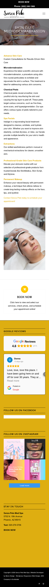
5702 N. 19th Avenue (13, 516)
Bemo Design (10, 576)
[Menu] (43, 13)
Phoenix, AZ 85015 (12, 519)
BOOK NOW (24, 296)
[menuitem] (24, 2)
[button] (3, 374)
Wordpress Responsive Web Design (28, 576)
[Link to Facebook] (39, 584)
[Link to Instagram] (43, 584)
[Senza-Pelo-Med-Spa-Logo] (20, 13)
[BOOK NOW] (24, 289)
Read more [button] (13, 380)
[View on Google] (10, 360)
